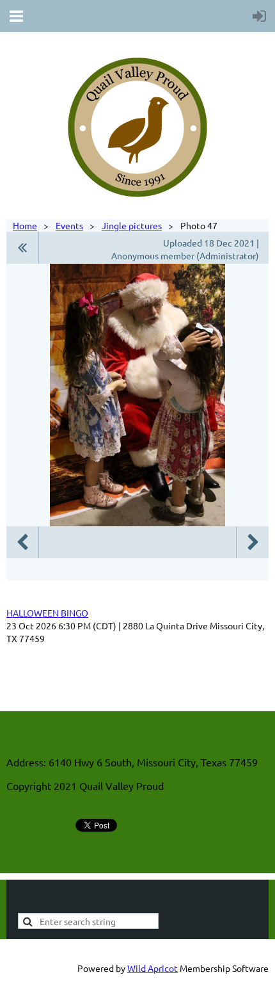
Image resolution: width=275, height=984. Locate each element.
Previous (22, 542)
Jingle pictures (132, 225)
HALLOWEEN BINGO (47, 612)
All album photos (22, 248)
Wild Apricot (152, 968)
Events (69, 225)
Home (25, 225)
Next (253, 542)
